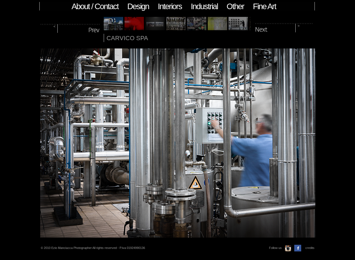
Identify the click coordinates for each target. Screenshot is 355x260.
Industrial (204, 6)
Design (138, 6)
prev (70, 27)
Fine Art (264, 6)
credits (310, 247)
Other (235, 6)
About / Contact (95, 6)
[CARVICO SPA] (113, 28)
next (284, 27)
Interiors (170, 6)
